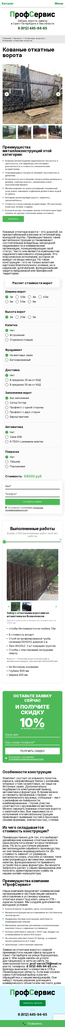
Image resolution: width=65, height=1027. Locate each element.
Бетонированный (20, 359)
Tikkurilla (15, 461)
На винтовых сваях (21, 355)
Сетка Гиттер (18, 402)
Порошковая (17, 466)
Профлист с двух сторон (25, 412)
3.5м (22, 296)
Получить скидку (32, 750)
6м (34, 301)
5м (11, 301)
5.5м (22, 301)
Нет (12, 330)
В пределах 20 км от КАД (25, 379)
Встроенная (17, 335)
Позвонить (35, 1023)
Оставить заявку (32, 502)
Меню (59, 3)
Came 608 (16, 436)
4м (34, 296)
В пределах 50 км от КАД (25, 384)
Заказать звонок (32, 1003)
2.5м (22, 317)
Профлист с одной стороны (27, 407)
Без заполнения (19, 398)
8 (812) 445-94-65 (32, 28)
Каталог (8, 3)
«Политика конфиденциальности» (24, 508)
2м (11, 317)
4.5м (45, 296)
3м (11, 296)
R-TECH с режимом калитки (26, 441)
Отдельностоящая (21, 339)
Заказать (13, 219)
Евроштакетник (19, 416)
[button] (7, 94)
